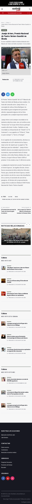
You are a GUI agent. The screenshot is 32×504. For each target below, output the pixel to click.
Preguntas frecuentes (6, 462)
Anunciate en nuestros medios (8, 452)
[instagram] (12, 478)
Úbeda (16, 196)
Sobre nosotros (5, 447)
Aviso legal (6, 499)
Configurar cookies (26, 502)
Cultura (7, 22)
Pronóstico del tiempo (6, 465)
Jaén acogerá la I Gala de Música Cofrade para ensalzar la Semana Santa (24, 211)
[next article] (27, 13)
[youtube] (8, 478)
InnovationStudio (5, 496)
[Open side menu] (2, 9)
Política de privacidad (14, 499)
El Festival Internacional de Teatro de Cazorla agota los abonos (8, 211)
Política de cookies (25, 499)
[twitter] (8, 94)
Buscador (3, 467)
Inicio (2, 22)
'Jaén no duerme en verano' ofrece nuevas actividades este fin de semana (16, 241)
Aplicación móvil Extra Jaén (8, 435)
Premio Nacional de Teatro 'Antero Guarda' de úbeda (15, 199)
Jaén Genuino (4, 437)
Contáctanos (4, 450)
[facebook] (3, 94)
